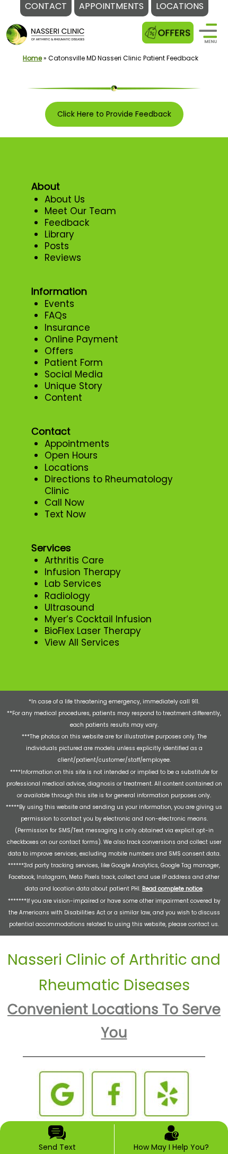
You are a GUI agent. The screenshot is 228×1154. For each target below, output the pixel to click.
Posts (57, 246)
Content (63, 397)
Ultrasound (69, 607)
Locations (67, 467)
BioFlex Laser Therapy (93, 630)
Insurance (67, 327)
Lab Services (73, 583)
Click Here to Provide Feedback (114, 114)
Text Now (65, 514)
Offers (59, 351)
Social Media (74, 374)
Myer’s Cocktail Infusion (98, 619)
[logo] (45, 27)
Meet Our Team (80, 211)
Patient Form (74, 362)
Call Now (64, 502)
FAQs (56, 315)
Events (59, 303)
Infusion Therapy (83, 572)
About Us (65, 199)
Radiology (67, 595)
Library (59, 234)
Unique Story (73, 386)
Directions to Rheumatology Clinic (109, 485)
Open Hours (71, 455)
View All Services (82, 642)
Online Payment (81, 339)
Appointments (77, 443)
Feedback (67, 222)
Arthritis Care (74, 560)
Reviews (63, 257)
